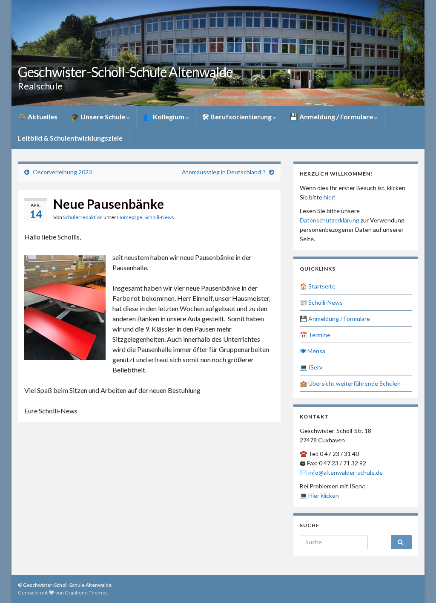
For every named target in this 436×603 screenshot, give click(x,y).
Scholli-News (159, 217)
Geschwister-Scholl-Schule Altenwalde (125, 71)
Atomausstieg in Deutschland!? (224, 172)
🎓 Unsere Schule (98, 117)
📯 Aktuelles (37, 117)
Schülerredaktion (83, 217)
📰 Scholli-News (321, 302)
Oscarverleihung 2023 (62, 172)
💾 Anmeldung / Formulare (332, 117)
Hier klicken (323, 495)
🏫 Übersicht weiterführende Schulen (350, 383)
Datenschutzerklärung (329, 220)
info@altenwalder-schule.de (345, 472)
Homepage (129, 217)
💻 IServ (311, 367)
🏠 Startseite (318, 286)
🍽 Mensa (312, 351)
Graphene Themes (86, 592)
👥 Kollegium (164, 117)
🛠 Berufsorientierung (237, 117)
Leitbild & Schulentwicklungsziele (70, 138)
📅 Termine (315, 334)
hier (329, 197)
